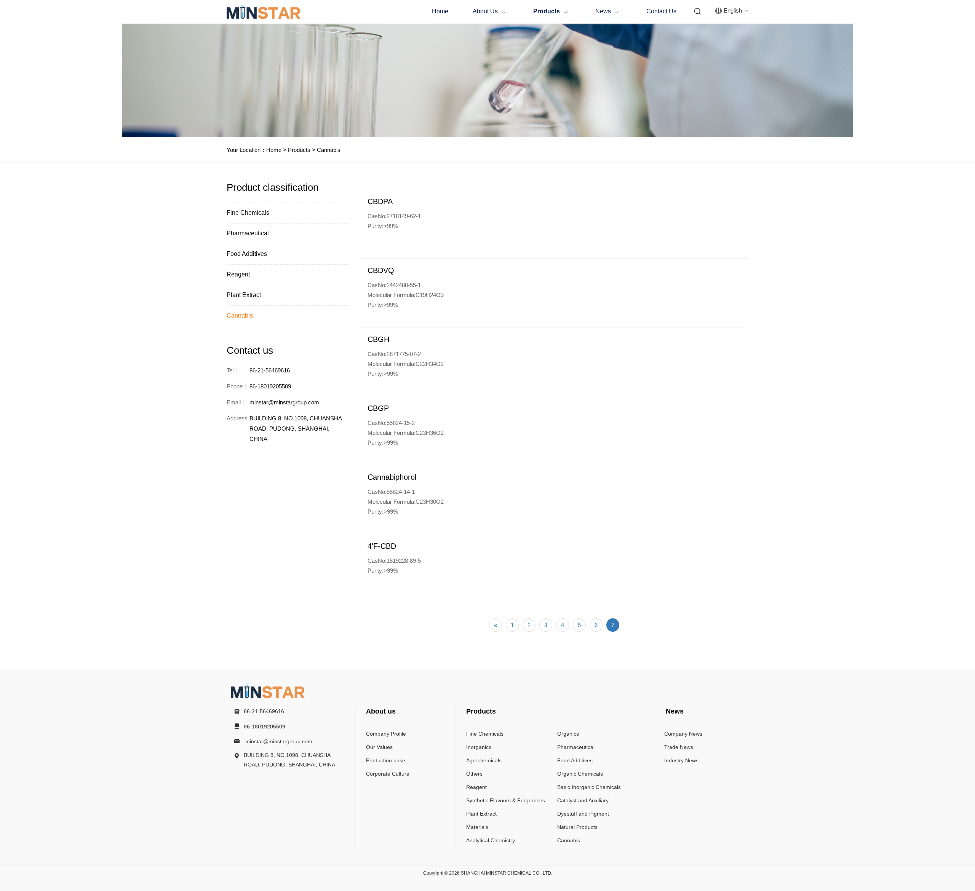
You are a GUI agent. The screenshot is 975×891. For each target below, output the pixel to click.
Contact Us (661, 11)
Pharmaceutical (248, 233)
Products (550, 11)
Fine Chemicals (248, 212)
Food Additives (247, 254)
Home (440, 11)
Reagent (238, 274)
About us (489, 11)
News (607, 11)
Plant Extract (244, 295)
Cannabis (327, 150)
